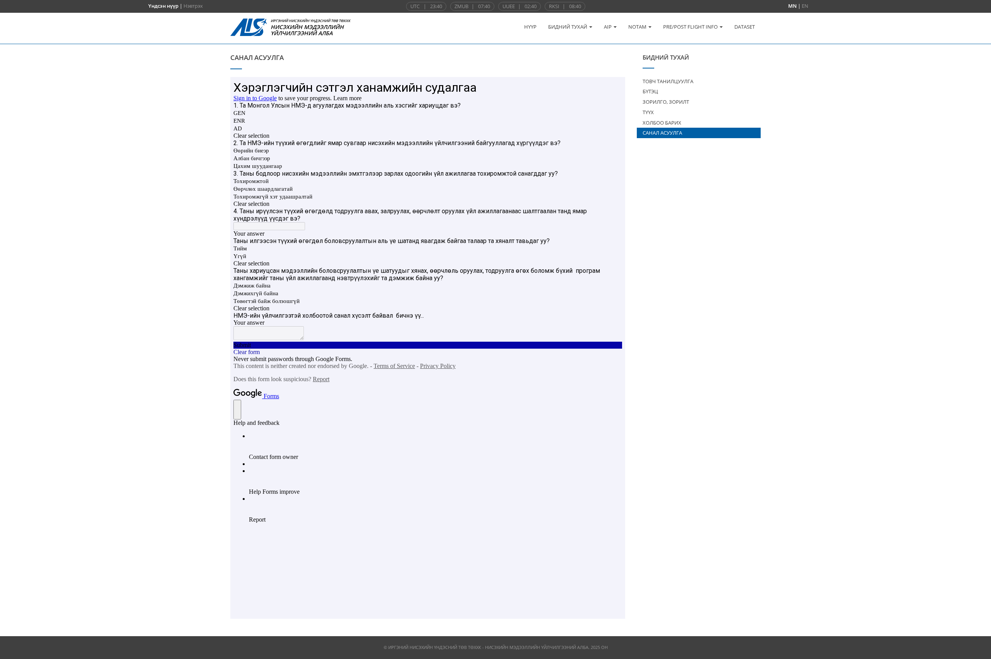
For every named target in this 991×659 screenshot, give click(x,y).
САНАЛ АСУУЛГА (662, 132)
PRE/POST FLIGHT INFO (691, 26)
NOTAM (638, 26)
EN (805, 5)
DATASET (744, 26)
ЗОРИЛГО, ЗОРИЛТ (666, 101)
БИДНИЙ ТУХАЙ (568, 26)
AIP (608, 26)
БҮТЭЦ (650, 91)
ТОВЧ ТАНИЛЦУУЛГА (668, 81)
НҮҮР (530, 26)
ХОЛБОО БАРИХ (662, 122)
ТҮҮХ (648, 112)
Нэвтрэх (193, 5)
